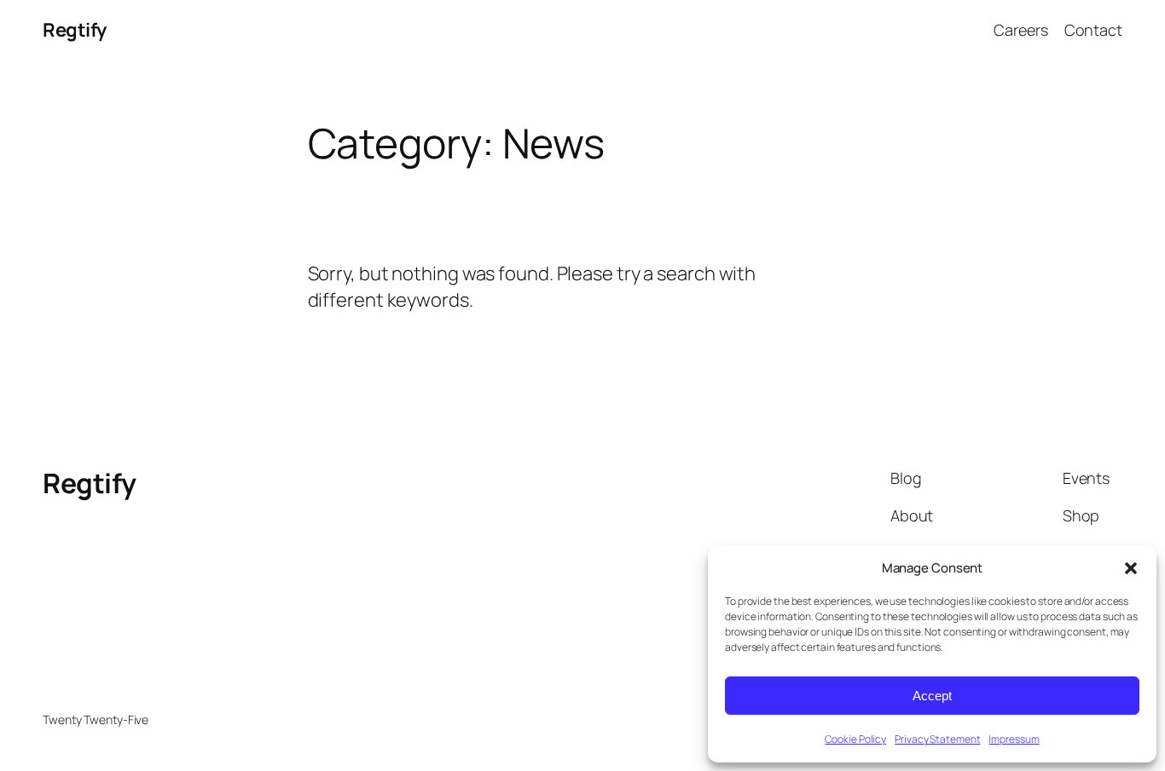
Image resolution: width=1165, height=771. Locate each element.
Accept (932, 695)
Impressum (1013, 739)
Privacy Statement (937, 739)
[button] (1130, 568)
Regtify (75, 30)
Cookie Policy (855, 739)
